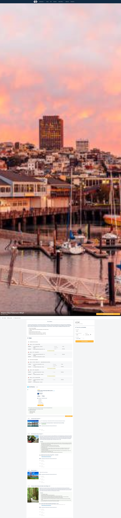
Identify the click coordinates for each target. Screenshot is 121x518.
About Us (67, 1)
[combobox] (84, 331)
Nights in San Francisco (78, 333)
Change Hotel (40, 405)
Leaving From (77, 329)
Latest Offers (60, 1)
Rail (51, 1)
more (60, 439)
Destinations (41, 1)
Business (54, 1)
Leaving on (86, 333)
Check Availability (84, 341)
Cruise (47, 1)
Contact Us (72, 1)
